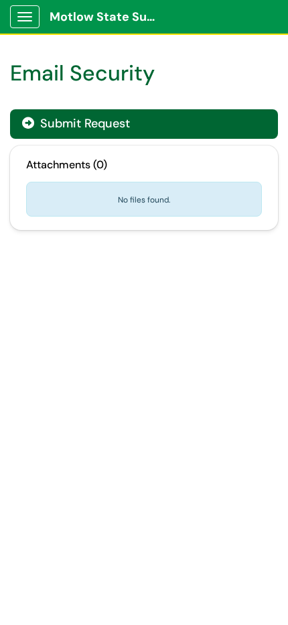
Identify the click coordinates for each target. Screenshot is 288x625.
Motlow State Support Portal (108, 17)
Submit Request (83, 123)
